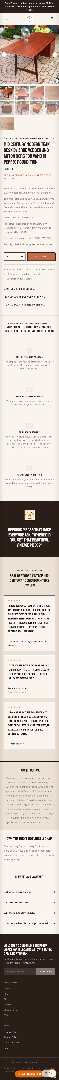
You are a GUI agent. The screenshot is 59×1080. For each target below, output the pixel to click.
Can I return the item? (17, 902)
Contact (8, 1004)
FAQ (6, 1015)
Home (7, 988)
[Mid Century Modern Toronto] (29, 19)
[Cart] (52, 19)
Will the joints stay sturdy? (20, 913)
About (7, 999)
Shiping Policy (11, 1009)
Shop (6, 994)
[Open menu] (7, 19)
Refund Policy (11, 1037)
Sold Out (41, 256)
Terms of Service (12, 1042)
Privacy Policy (11, 1032)
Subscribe (46, 971)
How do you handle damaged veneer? (26, 923)
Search (7, 1048)
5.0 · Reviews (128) (31, 1073)
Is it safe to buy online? (17, 892)
